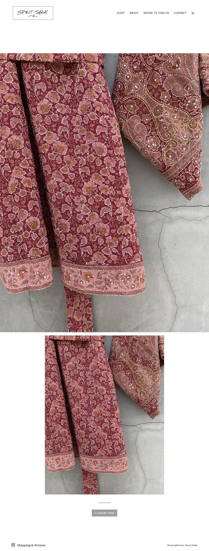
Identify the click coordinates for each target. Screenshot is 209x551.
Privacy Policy (191, 545)
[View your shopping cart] (193, 13)
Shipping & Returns (31, 545)
